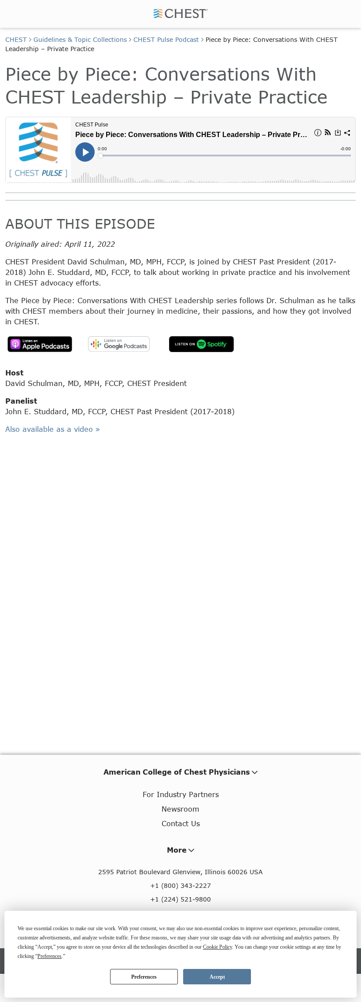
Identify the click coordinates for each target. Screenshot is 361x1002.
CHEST (16, 39)
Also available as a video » (52, 429)
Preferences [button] (49, 956)
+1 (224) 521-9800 (180, 899)
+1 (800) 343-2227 (180, 885)
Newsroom (180, 809)
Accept (217, 977)
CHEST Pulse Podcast (166, 39)
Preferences (144, 977)
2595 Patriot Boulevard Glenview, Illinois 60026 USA (180, 872)
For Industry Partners (181, 794)
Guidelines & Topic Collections (80, 39)
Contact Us (181, 823)
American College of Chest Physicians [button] (176, 772)
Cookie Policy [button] (217, 947)
